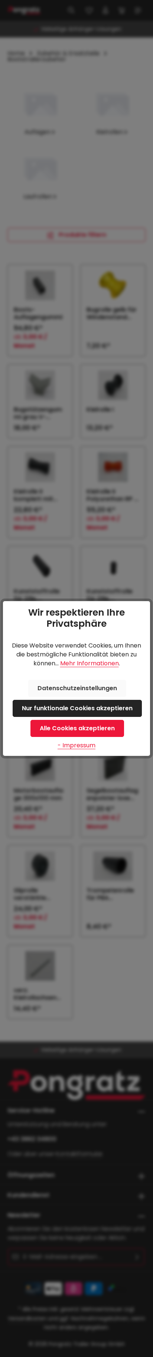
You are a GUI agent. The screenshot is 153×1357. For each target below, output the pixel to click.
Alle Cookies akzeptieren (77, 728)
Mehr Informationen (89, 663)
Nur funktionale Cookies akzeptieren (77, 708)
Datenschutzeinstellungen (77, 688)
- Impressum (76, 745)
